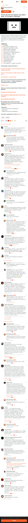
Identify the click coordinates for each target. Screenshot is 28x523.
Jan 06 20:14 (9, 233)
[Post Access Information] (24, 7)
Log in (24, 1)
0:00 (2, 45)
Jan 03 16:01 (6, 151)
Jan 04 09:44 (7, 188)
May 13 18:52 (7, 498)
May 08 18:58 (7, 446)
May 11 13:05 (7, 493)
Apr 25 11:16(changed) (8, 435)
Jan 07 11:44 (8, 331)
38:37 (2, 60)
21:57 (2, 52)
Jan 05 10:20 (6, 245)
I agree (14, 520)
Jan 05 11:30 (6, 258)
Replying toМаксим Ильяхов (12, 472)
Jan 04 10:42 (7, 198)
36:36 (2, 59)
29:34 (2, 54)
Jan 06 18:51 (6, 357)
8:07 (2, 49)
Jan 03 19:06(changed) (9, 168)
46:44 (2, 61)
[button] (2, 1)
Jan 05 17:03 (6, 293)
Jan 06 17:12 (8, 175)
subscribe (6, 11)
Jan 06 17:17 (8, 267)
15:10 (2, 50)
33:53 (2, 57)
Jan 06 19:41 (8, 142)
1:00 (2, 46)
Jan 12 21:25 (8, 397)
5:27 (2, 48)
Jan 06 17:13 (8, 203)
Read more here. (23, 517)
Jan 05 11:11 (6, 252)
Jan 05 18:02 (6, 319)
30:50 (2, 56)
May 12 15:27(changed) (11, 476)
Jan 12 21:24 (6, 380)
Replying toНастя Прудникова (17, 262)
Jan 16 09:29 (9, 427)
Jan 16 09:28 (9, 404)
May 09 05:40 (7, 483)
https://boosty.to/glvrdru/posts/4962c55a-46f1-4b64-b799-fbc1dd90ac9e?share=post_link (16, 465)
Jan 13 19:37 (6, 422)
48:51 (2, 63)
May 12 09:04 (9, 469)
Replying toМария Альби (11, 400)
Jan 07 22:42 (8, 340)
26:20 (2, 53)
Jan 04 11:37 (6, 212)
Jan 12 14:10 (8, 363)
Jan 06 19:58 (9, 280)
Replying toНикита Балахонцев (12, 324)
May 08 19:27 (7, 455)
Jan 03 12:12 (6, 133)
